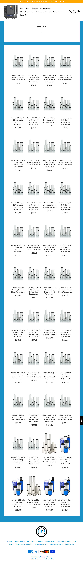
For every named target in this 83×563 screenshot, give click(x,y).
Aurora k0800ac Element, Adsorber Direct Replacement (18, 417)
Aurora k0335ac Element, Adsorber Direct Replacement (18, 290)
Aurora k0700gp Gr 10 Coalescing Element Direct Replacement (49, 376)
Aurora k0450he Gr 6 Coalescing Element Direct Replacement (34, 333)
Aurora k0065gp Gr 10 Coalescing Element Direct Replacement (65, 121)
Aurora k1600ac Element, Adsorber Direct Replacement (34, 502)
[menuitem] (21, 8)
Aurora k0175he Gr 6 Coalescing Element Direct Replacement (18, 248)
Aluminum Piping (41, 12)
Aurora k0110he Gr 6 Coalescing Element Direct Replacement (49, 163)
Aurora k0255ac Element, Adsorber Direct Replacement (34, 247)
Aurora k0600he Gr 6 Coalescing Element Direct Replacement (18, 376)
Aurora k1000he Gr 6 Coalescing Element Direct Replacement (34, 461)
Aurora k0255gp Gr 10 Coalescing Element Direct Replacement (49, 248)
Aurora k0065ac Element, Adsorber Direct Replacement (49, 120)
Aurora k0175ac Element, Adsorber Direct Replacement (49, 205)
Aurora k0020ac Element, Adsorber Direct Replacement (18, 77)
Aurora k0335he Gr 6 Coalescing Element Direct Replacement (49, 291)
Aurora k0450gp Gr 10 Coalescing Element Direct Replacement (18, 333)
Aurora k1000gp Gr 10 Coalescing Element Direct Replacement (18, 461)
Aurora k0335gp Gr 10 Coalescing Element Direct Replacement (34, 291)
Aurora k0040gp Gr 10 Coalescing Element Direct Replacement (18, 121)
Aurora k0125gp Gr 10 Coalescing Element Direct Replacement (18, 206)
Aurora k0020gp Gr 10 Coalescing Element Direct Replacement (34, 78)
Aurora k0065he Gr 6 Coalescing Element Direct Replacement (18, 163)
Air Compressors (45, 8)
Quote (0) (81, 421)
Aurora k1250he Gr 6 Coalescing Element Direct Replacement (18, 503)
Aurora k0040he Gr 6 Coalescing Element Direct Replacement (34, 121)
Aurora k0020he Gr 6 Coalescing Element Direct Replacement (49, 78)
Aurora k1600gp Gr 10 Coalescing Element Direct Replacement (49, 503)
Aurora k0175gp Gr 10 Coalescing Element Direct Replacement (65, 206)
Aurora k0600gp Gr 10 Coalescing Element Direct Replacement (65, 333)
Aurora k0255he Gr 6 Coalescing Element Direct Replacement (65, 248)
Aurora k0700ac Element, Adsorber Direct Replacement (34, 375)
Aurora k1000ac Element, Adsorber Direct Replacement (65, 417)
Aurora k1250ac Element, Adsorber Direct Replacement (49, 460)
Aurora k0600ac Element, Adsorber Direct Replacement (49, 332)
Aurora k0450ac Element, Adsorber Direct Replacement (65, 290)
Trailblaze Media (46, 557)
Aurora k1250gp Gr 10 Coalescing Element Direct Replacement (65, 461)
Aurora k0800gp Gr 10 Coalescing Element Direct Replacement (34, 418)
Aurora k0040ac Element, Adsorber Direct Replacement (65, 77)
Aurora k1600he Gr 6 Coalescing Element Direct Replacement (65, 503)
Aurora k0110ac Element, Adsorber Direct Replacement (34, 162)
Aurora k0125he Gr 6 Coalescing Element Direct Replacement (34, 206)
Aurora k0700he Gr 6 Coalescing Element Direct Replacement (65, 376)
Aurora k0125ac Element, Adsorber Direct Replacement (65, 162)
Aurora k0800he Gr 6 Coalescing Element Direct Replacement (49, 418)
